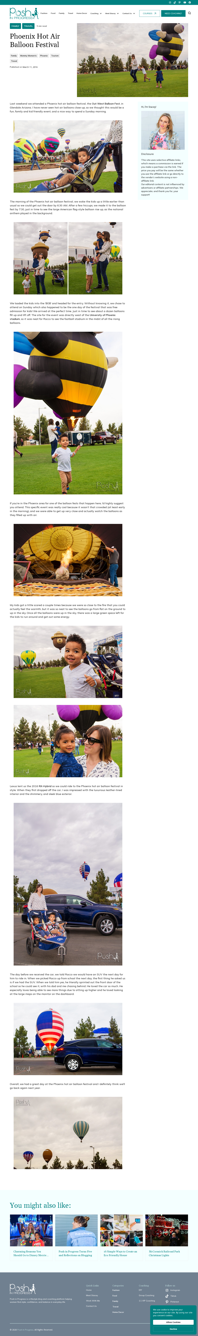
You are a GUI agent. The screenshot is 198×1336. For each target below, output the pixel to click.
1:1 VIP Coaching (147, 1300)
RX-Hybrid (45, 786)
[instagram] (170, 2)
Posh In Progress (25, 1329)
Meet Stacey (92, 1295)
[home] (24, 13)
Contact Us (91, 1306)
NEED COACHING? (173, 13)
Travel (70, 13)
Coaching (94, 13)
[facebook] (189, 2)
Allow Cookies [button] (173, 1322)
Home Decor (82, 13)
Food (53, 13)
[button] (96, 13)
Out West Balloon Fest (105, 103)
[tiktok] (175, 2)
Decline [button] (173, 1329)
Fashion (44, 13)
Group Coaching (146, 1295)
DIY (140, 1290)
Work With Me (93, 1300)
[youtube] (185, 2)
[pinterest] (180, 2)
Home (89, 1290)
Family (61, 13)
